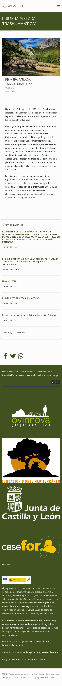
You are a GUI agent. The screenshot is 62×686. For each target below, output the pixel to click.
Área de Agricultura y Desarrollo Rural (39, 652)
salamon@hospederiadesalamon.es (33, 194)
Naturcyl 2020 (9, 281)
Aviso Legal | (34, 677)
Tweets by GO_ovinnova (13, 332)
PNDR (42, 659)
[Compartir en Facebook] (5, 355)
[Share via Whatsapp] (20, 355)
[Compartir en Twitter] (13, 355)
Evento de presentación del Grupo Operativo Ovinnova (29, 315)
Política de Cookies (48, 677)
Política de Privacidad (16, 677)
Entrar (41, 674)
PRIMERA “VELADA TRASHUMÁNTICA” (18, 81)
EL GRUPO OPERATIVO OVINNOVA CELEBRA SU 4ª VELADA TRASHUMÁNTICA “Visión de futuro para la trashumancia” (30, 262)
